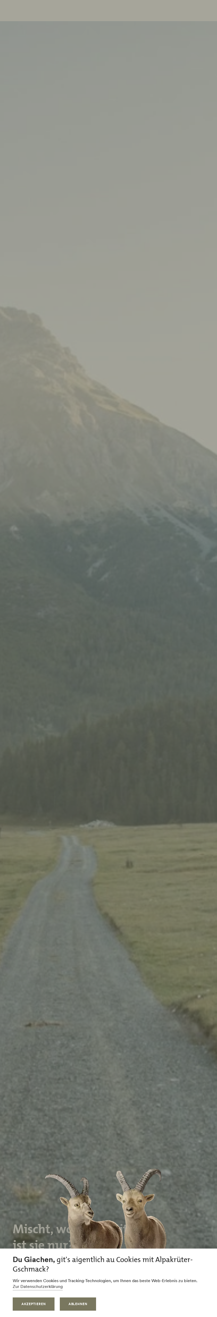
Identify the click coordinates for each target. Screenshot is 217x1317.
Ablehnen (78, 1304)
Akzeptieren (33, 1304)
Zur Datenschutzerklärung (38, 1286)
